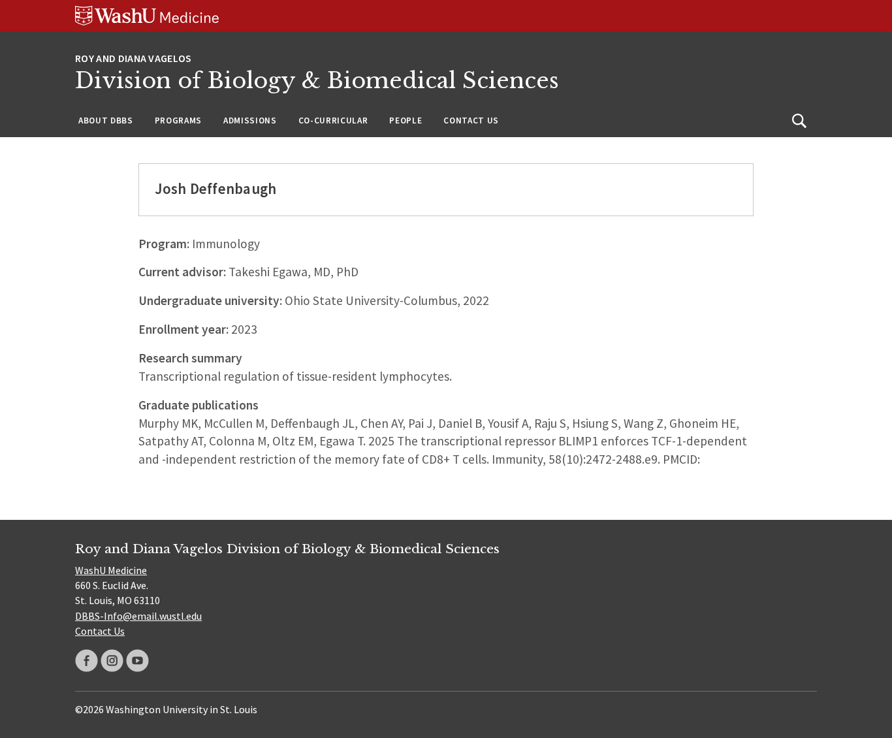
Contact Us (471, 120)
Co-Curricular (333, 120)
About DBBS (105, 120)
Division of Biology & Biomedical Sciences (317, 80)
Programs (178, 120)
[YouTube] (137, 660)
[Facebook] (86, 660)
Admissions (250, 120)
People (405, 120)
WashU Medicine (111, 570)
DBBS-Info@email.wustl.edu (138, 615)
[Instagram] (112, 660)
